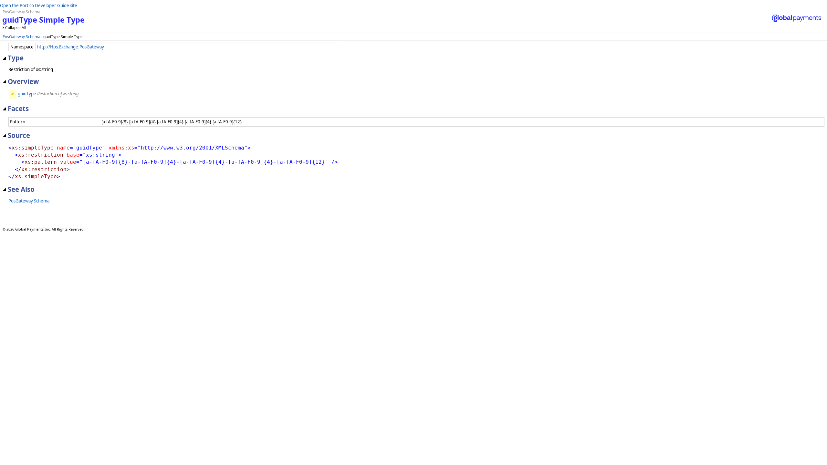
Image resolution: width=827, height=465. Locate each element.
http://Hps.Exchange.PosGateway (70, 47)
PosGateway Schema (21, 36)
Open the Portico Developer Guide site (38, 5)
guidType (27, 94)
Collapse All (15, 27)
